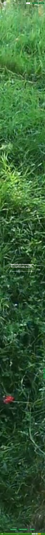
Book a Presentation (23, 529)
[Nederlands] (41, 0)
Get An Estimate (13, 529)
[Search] (30, 3)
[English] (39, 0)
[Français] (40, 0)
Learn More (32, 529)
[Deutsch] (42, 0)
